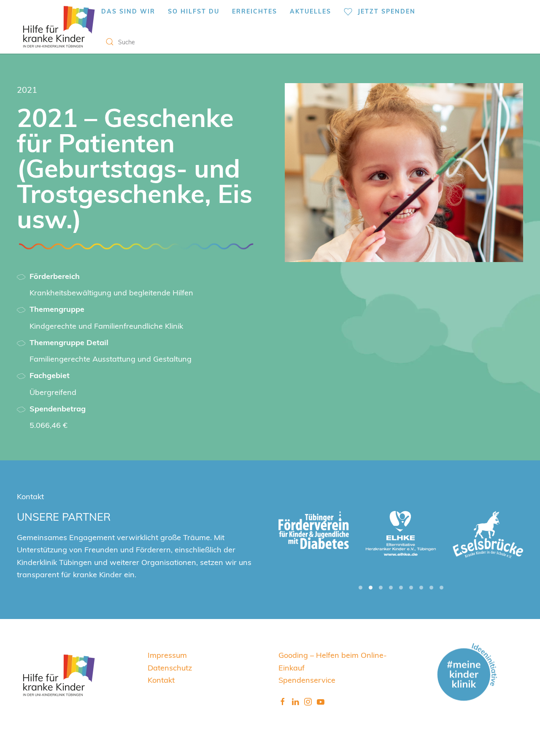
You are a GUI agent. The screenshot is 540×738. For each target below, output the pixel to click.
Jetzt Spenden (387, 11)
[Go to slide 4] (391, 587)
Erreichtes (254, 11)
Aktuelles (310, 11)
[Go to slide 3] (381, 587)
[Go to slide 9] (441, 587)
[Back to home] (59, 27)
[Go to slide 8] (431, 587)
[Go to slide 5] (401, 587)
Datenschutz (170, 667)
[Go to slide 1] (360, 587)
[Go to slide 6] (411, 587)
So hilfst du (193, 11)
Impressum (167, 654)
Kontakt (161, 679)
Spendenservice (306, 679)
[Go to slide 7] (421, 587)
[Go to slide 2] (371, 587)
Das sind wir (128, 11)
